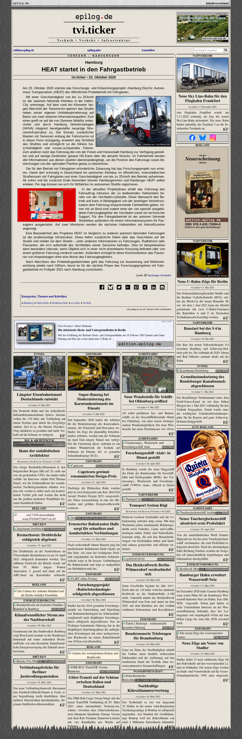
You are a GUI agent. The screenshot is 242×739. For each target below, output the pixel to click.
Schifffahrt (148, 354)
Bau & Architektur (39, 440)
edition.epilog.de (23, 50)
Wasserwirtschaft (148, 671)
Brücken (39, 524)
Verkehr (77, 55)
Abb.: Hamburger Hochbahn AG (153, 144)
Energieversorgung (148, 554)
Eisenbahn (94, 354)
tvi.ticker (94, 29)
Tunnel (39, 354)
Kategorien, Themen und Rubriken (44, 296)
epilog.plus (94, 50)
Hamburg (28, 303)
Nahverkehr (106, 55)
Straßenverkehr (60, 303)
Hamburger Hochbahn (159, 275)
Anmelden (148, 50)
